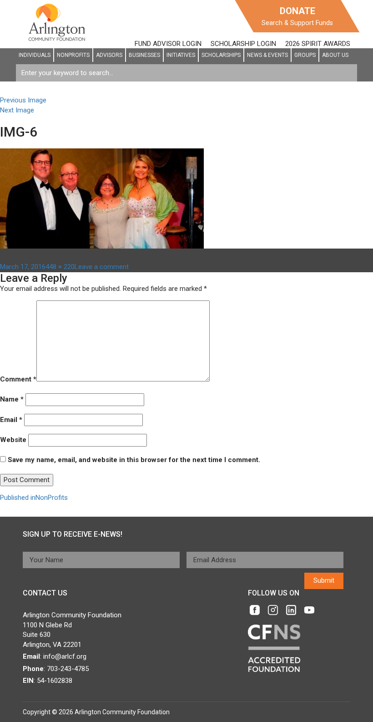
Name (12, 399)
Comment (18, 379)
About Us (335, 55)
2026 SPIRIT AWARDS (317, 44)
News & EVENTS (267, 55)
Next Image (17, 110)
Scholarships (221, 55)
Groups (305, 55)
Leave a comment (102, 267)
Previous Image (23, 100)
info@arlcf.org (64, 656)
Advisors (109, 55)
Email (11, 420)
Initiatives (180, 55)
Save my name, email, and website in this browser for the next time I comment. (134, 460)
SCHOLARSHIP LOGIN (243, 44)
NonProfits (73, 55)
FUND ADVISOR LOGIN (168, 44)
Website (13, 440)
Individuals (34, 55)
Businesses (144, 55)
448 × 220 (60, 267)
